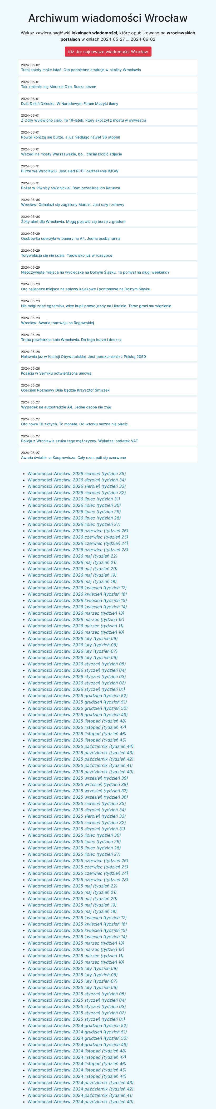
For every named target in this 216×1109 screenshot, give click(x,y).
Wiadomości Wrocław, (77, 473)
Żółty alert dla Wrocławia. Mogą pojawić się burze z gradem (73, 221)
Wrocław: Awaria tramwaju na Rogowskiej (57, 322)
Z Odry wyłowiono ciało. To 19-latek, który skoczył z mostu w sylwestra (83, 120)
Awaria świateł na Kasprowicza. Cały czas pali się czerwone (73, 457)
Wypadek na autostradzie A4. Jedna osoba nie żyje (66, 407)
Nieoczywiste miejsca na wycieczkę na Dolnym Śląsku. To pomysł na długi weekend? (95, 272)
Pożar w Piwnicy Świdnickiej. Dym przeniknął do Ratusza (70, 188)
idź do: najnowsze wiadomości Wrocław (108, 51)
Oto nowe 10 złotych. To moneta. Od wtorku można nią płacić (74, 424)
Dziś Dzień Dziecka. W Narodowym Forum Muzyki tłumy (69, 103)
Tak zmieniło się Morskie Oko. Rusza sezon (58, 86)
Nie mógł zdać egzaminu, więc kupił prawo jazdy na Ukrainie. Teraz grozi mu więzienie (96, 305)
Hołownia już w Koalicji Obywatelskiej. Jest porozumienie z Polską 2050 (83, 356)
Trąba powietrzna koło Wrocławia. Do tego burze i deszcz (71, 339)
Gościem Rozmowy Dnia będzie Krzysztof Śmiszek (65, 390)
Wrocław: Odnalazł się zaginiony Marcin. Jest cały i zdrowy (72, 204)
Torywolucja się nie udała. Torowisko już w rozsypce (66, 255)
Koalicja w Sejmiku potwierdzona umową (56, 373)
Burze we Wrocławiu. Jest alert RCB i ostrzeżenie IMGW (70, 171)
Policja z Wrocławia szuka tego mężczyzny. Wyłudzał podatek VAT (79, 441)
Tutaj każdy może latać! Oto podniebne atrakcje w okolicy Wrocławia (81, 69)
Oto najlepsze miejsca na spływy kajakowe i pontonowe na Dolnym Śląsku (85, 289)
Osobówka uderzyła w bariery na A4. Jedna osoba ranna (70, 238)
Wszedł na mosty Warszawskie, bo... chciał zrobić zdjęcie (71, 154)
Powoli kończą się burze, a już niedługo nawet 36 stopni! (70, 137)
